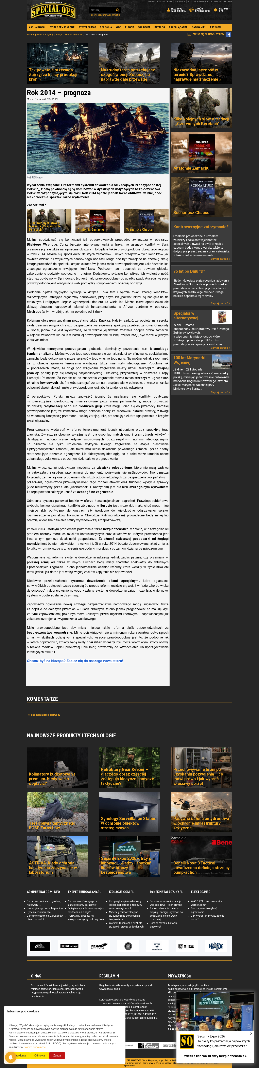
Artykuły (49, 34)
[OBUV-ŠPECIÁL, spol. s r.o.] (216, 946)
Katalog (159, 27)
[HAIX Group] (187, 946)
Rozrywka (144, 27)
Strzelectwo (87, 27)
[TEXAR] (69, 946)
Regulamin (180, 1)
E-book (129, 27)
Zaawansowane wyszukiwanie (105, 15)
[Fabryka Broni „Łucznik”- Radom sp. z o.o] (128, 946)
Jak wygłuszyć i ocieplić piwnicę (45, 908)
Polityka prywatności (198, 1)
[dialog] (215, 1027)
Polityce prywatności (35, 1047)
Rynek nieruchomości (39, 912)
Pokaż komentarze (45, 714)
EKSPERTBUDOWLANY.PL (84, 892)
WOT (118, 27)
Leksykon (215, 27)
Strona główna (34, 34)
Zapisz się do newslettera (208, 34)
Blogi (59, 34)
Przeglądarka (178, 27)
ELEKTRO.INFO (200, 892)
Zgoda (57, 1055)
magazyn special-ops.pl (160, 1)
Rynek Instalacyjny (148, 1045)
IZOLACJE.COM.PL (121, 892)
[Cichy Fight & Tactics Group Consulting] (99, 946)
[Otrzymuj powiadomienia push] (10, 1057)
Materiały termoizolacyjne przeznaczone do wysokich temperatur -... (124, 916)
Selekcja (106, 27)
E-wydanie (198, 27)
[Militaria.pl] (40, 946)
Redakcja (216, 1)
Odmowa (39, 1055)
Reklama (227, 1)
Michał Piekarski (74, 34)
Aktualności (37, 27)
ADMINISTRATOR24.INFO (43, 892)
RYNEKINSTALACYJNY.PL (166, 892)
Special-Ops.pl (53, 10)
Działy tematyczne (62, 27)
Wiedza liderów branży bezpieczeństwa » (215, 1056)
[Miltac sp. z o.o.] (157, 946)
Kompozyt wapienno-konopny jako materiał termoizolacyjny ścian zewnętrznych (125, 905)
